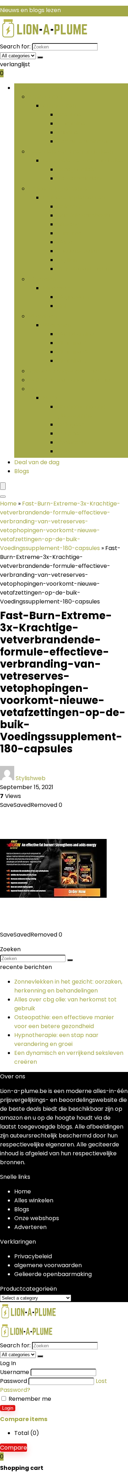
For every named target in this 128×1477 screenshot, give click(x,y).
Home (8, 503)
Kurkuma (69, 233)
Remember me (29, 1399)
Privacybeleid (33, 1256)
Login (7, 1408)
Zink (62, 306)
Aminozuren (45, 97)
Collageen (71, 424)
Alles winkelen (33, 1200)
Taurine (67, 132)
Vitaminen (42, 316)
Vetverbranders (79, 178)
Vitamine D (72, 361)
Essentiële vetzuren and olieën (70, 151)
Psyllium (68, 260)
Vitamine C (72, 352)
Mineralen (42, 279)
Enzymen (69, 433)
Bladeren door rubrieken (48, 88)
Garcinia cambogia (83, 215)
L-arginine (71, 123)
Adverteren (30, 1227)
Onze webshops (36, 1218)
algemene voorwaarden (48, 1265)
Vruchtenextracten (84, 269)
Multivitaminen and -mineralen (71, 380)
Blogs (21, 471)
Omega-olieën (77, 169)
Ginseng (68, 224)
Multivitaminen (77, 334)
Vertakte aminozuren (87, 141)
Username (14, 1372)
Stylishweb (31, 778)
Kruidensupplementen (59, 189)
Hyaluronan (73, 442)
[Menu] (3, 486)
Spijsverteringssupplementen (69, 371)
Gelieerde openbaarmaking (53, 1274)
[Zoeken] (40, 57)
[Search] (3, 497)
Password (13, 1381)
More (35, 389)
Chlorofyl (69, 206)
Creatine (69, 114)
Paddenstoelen (78, 251)
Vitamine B (72, 343)
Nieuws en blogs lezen (30, 10)
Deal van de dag (36, 462)
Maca (65, 242)
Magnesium (73, 297)
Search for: (15, 46)
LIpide (65, 451)
